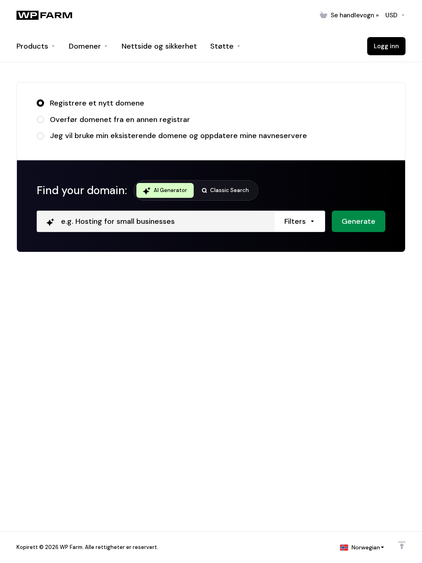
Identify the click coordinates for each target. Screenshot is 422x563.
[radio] (40, 103)
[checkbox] (340, 256)
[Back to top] (402, 545)
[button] (299, 221)
